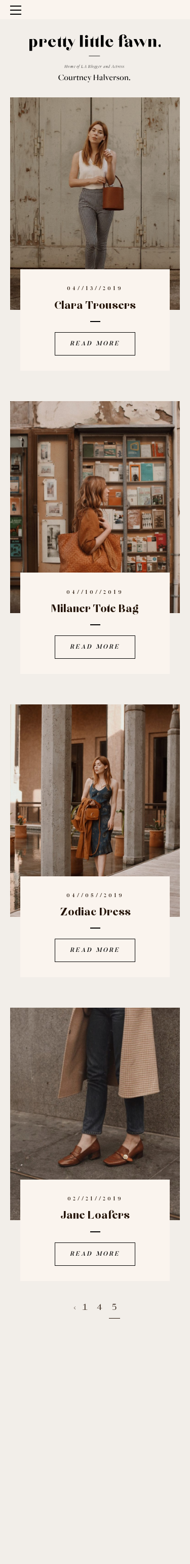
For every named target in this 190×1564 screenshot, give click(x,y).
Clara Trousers (95, 306)
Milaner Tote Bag (95, 609)
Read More (95, 344)
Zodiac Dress (95, 912)
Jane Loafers (95, 1216)
